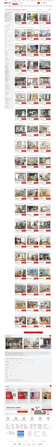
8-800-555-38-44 (15, 3)
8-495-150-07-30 (15, 1)
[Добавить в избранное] (15, 13)
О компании (43, 431)
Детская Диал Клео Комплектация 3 (31, 91)
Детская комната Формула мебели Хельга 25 (45, 27)
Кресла (12, 425)
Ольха (7, 72)
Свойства (6, 83)
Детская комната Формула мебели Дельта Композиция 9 (32, 283)
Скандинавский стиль (9, 100)
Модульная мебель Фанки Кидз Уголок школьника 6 (32, 235)
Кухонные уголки (8, 427)
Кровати (22, 425)
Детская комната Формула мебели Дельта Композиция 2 (20, 283)
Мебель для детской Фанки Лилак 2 (43, 123)
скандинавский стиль (20, 362)
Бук (7, 65)
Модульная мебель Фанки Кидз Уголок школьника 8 (44, 235)
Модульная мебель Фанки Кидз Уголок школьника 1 (20, 235)
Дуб (7, 67)
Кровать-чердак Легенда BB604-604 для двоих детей (20, 59)
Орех (7, 74)
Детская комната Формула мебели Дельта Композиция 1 (20, 267)
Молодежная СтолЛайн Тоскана (43, 171)
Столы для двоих (40, 428)
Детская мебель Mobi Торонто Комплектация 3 (45, 140)
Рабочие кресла (39, 427)
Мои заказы (45, 0)
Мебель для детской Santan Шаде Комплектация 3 (43, 44)
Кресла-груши (13, 427)
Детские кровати (18, 425)
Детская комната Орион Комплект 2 (19, 187)
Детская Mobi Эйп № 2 (17, 139)
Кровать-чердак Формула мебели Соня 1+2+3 (44, 251)
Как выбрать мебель (33, 0)
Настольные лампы (46, 428)
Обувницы (31, 425)
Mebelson (11, 381)
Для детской (8, 107)
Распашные (35, 425)
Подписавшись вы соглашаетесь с (17, 414)
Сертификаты (43, 432)
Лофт (7, 101)
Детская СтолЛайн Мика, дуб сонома (19, 203)
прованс (29, 362)
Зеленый (28, 359)
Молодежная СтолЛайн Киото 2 (43, 219)
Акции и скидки (14, 0)
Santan (21, 381)
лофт (25, 362)
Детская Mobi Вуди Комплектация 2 (19, 91)
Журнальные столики (26, 427)
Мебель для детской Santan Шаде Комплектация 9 (43, 59)
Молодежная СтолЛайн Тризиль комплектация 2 (19, 155)
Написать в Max (21, 434)
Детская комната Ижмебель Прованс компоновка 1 (19, 44)
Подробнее (51, 408)
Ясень (7, 81)
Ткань (7, 54)
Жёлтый (7, 68)
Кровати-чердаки (18, 427)
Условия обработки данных (37, 436)
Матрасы (22, 426)
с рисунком (14, 362)
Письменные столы (40, 426)
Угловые (7, 58)
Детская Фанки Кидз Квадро (30, 27)
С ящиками (7, 84)
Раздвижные (8, 86)
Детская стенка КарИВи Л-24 (43, 203)
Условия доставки (30, 431)
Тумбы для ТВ (25, 426)
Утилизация (29, 436)
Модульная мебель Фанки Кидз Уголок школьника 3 (32, 140)
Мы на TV (27, 0)
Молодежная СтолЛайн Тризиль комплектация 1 (19, 219)
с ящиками (12, 365)
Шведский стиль (51, 0)
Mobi (14, 381)
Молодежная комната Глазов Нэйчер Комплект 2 (19, 76)
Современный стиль (9, 98)
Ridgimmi (17, 381)
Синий (18, 359)
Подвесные (7, 87)
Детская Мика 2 (41, 155)
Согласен (47, 409)
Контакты (19, 0)
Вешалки (31, 427)
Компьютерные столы (40, 425)
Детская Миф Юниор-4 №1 (30, 203)
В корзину (24, 166)
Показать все (9, 22)
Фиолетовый (8, 79)
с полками (7, 365)
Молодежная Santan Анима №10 (31, 107)
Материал (6, 51)
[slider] (5, 34)
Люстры (45, 425)
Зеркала (31, 428)
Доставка (23, 0)
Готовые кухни (8, 428)
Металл (7, 53)
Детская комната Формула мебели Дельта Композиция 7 (32, 299)
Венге (7, 66)
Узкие (6, 94)
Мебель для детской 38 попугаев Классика (44, 75)
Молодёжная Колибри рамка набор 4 (19, 171)
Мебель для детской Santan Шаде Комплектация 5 (31, 59)
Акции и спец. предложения (37, 431)
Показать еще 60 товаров (34, 332)
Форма (6, 57)
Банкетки (31, 426)
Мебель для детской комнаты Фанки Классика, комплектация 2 (31, 251)
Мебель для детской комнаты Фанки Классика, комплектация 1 (19, 251)
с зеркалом (16, 365)
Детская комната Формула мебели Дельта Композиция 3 (20, 299)
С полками (7, 85)
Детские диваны (18, 426)
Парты (16, 428)
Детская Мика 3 (29, 219)
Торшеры (45, 427)
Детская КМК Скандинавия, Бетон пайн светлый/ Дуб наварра (32, 44)
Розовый (7, 75)
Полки (34, 428)
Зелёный (8, 69)
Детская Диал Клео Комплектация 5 (43, 91)
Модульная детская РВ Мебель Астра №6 (32, 155)
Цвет (5, 62)
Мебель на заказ (39, 0)
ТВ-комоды (25, 428)
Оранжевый (8, 73)
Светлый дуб (8, 76)
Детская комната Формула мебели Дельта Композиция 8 (32, 267)
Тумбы (22, 427)
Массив (7, 52)
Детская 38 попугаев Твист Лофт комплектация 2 (31, 171)
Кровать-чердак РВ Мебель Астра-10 (44, 11)
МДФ (7, 55)
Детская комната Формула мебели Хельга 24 (32, 11)
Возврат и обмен (30, 432)
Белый (7, 359)
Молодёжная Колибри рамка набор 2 (31, 75)
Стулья (7, 426)
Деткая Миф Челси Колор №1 (30, 123)
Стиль (6, 96)
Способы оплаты (36, 432)
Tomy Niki (24, 381)
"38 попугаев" (7, 381)
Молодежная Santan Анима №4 (19, 107)
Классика (7, 97)
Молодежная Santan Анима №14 (19, 123)
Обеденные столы (8, 425)
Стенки (25, 425)
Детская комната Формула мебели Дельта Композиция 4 (44, 283)
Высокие (7, 93)
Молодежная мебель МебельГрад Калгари (20, 27)
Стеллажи (35, 427)
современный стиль (8, 362)
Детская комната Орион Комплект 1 (31, 187)
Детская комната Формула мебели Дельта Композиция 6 (44, 187)
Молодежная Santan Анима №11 (43, 107)
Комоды (22, 428)
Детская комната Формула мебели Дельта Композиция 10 (44, 267)
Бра (44, 426)
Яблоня (7, 80)
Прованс (7, 99)
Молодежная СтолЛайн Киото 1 (19, 11)
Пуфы (12, 426)
